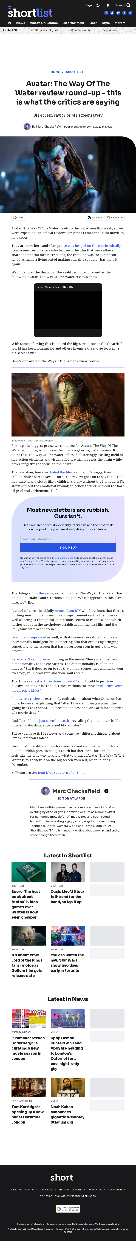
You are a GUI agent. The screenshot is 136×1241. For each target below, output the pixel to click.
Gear (93, 23)
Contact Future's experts (40, 1189)
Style (106, 23)
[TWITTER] (107, 791)
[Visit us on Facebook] (124, 13)
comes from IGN (68, 610)
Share (20, 217)
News (20, 23)
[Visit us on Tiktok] (112, 13)
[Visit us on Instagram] (106, 13)
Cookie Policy (116, 1189)
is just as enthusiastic (53, 720)
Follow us (97, 217)
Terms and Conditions (72, 1189)
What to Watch (80, 30)
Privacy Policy (97, 1189)
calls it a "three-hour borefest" (53, 681)
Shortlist (75, 72)
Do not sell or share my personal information (68, 1196)
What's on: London (44, 23)
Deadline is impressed (29, 637)
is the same (44, 593)
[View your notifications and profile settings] (107, 5)
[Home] (9, 23)
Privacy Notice (32, 561)
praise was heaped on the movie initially (89, 245)
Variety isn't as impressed (32, 659)
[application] (68, 310)
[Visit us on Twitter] (130, 13)
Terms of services (64, 558)
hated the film (61, 472)
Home (55, 72)
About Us (16, 1189)
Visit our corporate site (107, 1224)
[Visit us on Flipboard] (118, 13)
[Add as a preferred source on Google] (68, 1209)
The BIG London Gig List (43, 30)
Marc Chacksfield (48, 126)
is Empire (29, 450)
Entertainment (73, 23)
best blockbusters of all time (61, 773)
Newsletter (117, 217)
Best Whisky (110, 30)
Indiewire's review (26, 698)
